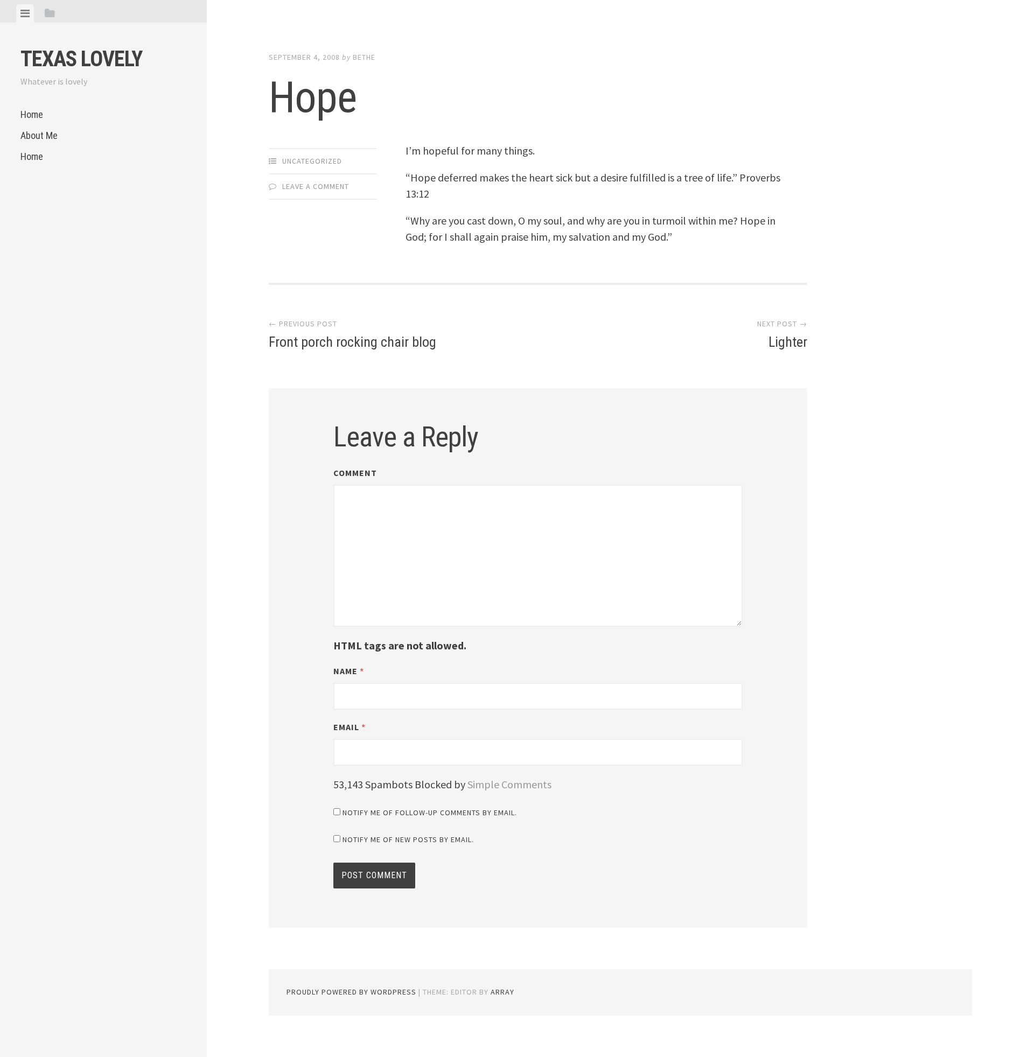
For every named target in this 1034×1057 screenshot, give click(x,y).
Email (349, 727)
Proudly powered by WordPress (351, 992)
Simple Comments (509, 784)
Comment (355, 472)
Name (348, 671)
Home (31, 114)
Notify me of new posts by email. (408, 839)
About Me (39, 135)
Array (502, 992)
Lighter (782, 334)
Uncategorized (312, 161)
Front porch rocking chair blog (352, 334)
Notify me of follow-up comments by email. (430, 812)
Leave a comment (315, 186)
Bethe (364, 57)
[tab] (25, 13)
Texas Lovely (81, 59)
